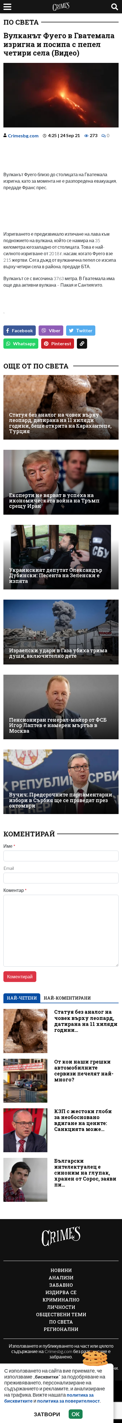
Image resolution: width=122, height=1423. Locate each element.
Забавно (61, 1285)
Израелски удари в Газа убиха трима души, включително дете (58, 653)
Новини (61, 1270)
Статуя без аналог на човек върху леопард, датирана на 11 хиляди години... (85, 1021)
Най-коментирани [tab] (67, 998)
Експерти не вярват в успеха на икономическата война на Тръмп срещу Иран (54, 501)
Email (8, 868)
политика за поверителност (68, 1400)
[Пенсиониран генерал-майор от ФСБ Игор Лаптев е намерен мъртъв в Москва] (61, 707)
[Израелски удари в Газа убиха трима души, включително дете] (61, 632)
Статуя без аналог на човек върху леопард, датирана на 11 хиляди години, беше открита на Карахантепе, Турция (60, 423)
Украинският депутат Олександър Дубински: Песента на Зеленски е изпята (55, 575)
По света (21, 22)
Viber (54, 330)
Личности (61, 1307)
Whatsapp (24, 343)
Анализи (61, 1278)
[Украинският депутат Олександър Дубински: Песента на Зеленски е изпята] (61, 557)
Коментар (15, 890)
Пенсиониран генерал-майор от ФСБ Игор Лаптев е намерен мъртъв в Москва (58, 725)
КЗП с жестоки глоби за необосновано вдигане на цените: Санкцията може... (83, 1120)
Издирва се (61, 1292)
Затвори (47, 1414)
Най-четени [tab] (22, 998)
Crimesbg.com (23, 135)
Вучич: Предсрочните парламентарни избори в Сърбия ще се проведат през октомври (60, 800)
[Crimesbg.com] (61, 1236)
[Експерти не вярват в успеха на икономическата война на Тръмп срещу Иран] (61, 482)
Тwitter (84, 330)
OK (75, 1414)
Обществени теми (61, 1314)
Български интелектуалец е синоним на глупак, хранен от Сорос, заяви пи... (85, 1173)
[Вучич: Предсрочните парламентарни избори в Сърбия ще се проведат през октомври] (61, 781)
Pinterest (61, 343)
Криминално (61, 1300)
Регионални (61, 1329)
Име (9, 846)
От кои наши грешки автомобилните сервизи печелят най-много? (83, 1070)
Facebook (22, 330)
